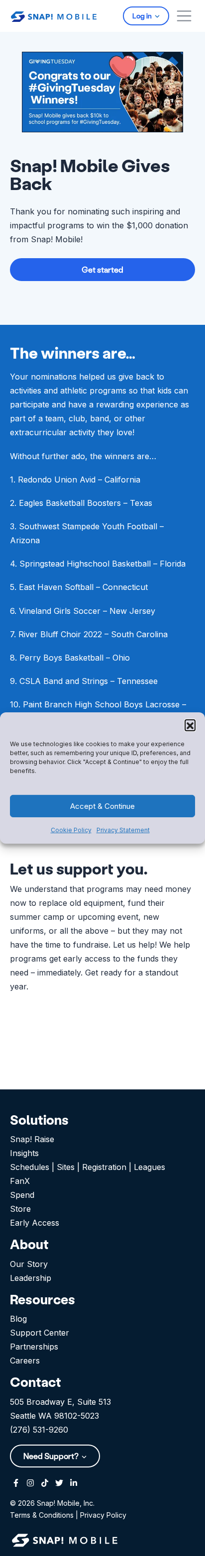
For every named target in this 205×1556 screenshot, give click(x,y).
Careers (25, 1360)
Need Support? (51, 1456)
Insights (24, 1153)
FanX (20, 1181)
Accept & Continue (102, 806)
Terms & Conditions (42, 1515)
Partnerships (34, 1347)
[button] (190, 725)
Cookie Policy (71, 830)
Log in (142, 15)
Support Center (39, 1333)
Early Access (34, 1223)
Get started (102, 269)
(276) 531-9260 (39, 1430)
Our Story (29, 1264)
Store (20, 1209)
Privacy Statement (123, 830)
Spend (22, 1195)
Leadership (30, 1278)
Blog (18, 1319)
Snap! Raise (32, 1139)
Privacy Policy (103, 1515)
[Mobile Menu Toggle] (184, 16)
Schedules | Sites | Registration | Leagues (87, 1167)
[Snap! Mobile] (54, 15)
